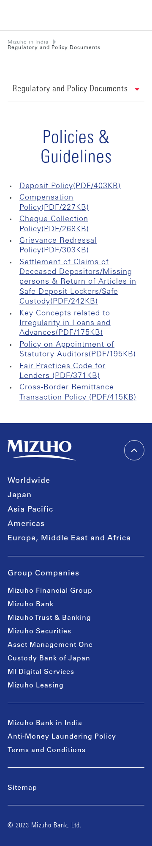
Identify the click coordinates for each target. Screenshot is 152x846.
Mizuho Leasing (36, 685)
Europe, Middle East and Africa (69, 538)
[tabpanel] (76, 266)
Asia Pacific (30, 510)
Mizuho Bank (31, 604)
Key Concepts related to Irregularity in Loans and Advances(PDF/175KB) (65, 323)
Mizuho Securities (39, 631)
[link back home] (42, 450)
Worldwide (29, 481)
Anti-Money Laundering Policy (62, 737)
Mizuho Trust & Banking (49, 618)
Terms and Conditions (47, 750)
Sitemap (22, 788)
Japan (20, 495)
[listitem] (54, 47)
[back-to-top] (134, 450)
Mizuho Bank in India (45, 723)
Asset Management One (50, 645)
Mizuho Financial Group (50, 591)
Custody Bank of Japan (49, 658)
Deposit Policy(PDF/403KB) (70, 186)
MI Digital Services (41, 672)
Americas (26, 524)
